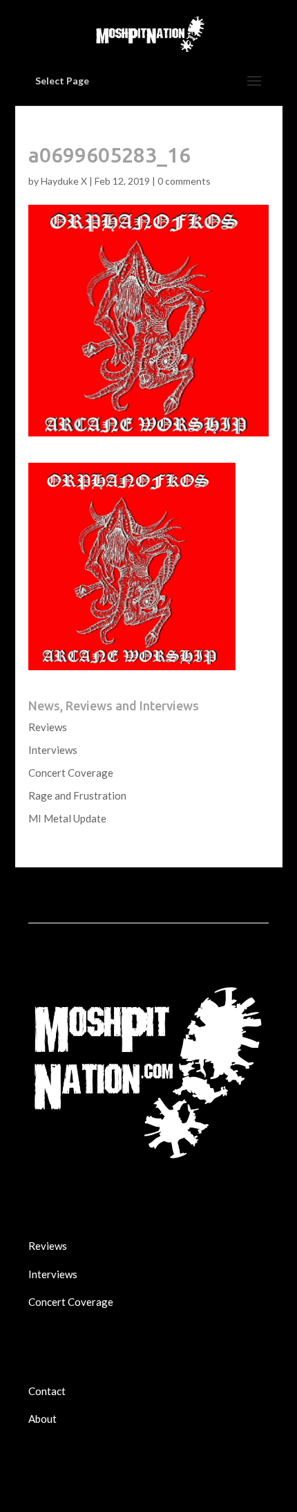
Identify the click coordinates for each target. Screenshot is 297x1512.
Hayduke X (64, 181)
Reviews (47, 727)
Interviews (52, 750)
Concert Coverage (70, 772)
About (42, 1418)
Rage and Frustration (77, 795)
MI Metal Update (67, 818)
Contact (47, 1391)
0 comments (184, 181)
